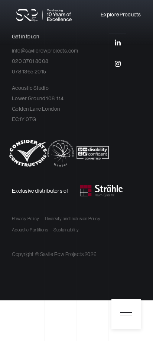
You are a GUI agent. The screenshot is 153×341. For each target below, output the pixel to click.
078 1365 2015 (29, 71)
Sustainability (66, 230)
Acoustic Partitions (30, 230)
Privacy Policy (25, 218)
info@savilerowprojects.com (45, 50)
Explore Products (121, 15)
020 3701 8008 (30, 61)
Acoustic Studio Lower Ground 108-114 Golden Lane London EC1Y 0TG (38, 104)
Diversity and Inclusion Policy (72, 218)
